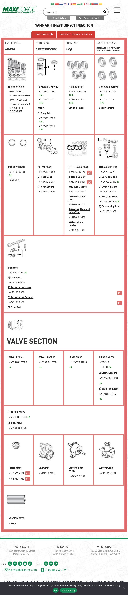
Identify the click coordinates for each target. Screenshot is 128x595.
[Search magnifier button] (104, 11)
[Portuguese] (92, 4)
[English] (66, 4)
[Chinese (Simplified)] (57, 4)
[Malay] (88, 4)
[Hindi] (79, 4)
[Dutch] (61, 4)
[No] (124, 588)
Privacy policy (113, 585)
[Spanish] (101, 4)
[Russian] (96, 4)
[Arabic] (53, 4)
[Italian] (83, 4)
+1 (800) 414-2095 (55, 570)
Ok (55, 590)
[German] (74, 4)
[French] (70, 4)
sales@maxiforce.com (22, 570)
